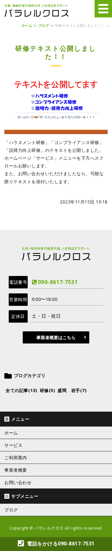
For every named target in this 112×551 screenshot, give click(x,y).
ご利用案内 (15, 457)
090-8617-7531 (58, 282)
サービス (13, 445)
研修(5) (47, 390)
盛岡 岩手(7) (72, 390)
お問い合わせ (17, 482)
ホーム (26, 25)
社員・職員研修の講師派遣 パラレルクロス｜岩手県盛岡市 (36, 10)
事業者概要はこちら (56, 337)
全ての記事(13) (21, 390)
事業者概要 (15, 470)
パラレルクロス (49, 528)
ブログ (43, 25)
